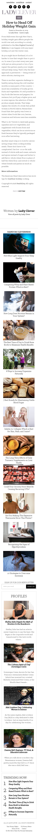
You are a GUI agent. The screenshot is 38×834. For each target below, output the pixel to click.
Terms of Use (15, 828)
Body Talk (21, 191)
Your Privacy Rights (12, 826)
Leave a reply (24, 33)
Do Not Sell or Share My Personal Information (19, 831)
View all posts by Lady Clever (19, 214)
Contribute (20, 2)
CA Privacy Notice (26, 826)
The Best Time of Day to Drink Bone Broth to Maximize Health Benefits (21, 805)
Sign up (31, 586)
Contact (29, 2)
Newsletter (10, 2)
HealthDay (21, 183)
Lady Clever (14, 33)
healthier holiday (15, 179)
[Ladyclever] (19, 12)
